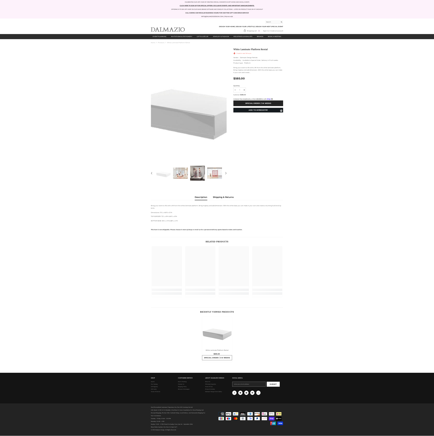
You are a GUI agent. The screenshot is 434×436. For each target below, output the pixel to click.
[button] (151, 173)
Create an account (276, 31)
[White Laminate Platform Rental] (217, 332)
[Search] (274, 22)
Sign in (265, 31)
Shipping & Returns (223, 197)
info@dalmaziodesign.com (212, 16)
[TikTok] (246, 393)
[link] (167, 290)
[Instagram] (240, 393)
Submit (273, 384)
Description (201, 197)
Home (153, 42)
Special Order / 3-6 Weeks (258, 103)
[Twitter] (258, 393)
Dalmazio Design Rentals (249, 57)
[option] (189, 104)
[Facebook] (234, 393)
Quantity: (236, 86)
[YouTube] (252, 393)
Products (161, 42)
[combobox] (272, 22)
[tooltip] (281, 110)
